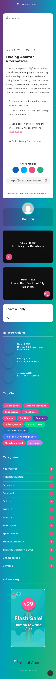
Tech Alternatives (37, 193)
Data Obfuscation (36, 405)
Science (40, 418)
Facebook (30, 412)
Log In (8, 317)
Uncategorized (14, 443)
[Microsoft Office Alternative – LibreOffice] (8, 348)
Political (24, 418)
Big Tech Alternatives (28, 376)
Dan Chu (28, 219)
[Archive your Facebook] (8, 362)
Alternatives (12, 405)
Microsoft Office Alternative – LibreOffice (32, 348)
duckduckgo (15, 131)
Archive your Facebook (29, 361)
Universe (34, 443)
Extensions (11, 412)
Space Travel (35, 424)
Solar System (13, 424)
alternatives (13, 193)
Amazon (24, 193)
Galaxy (9, 418)
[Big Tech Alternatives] (8, 377)
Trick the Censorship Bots (20, 436)
